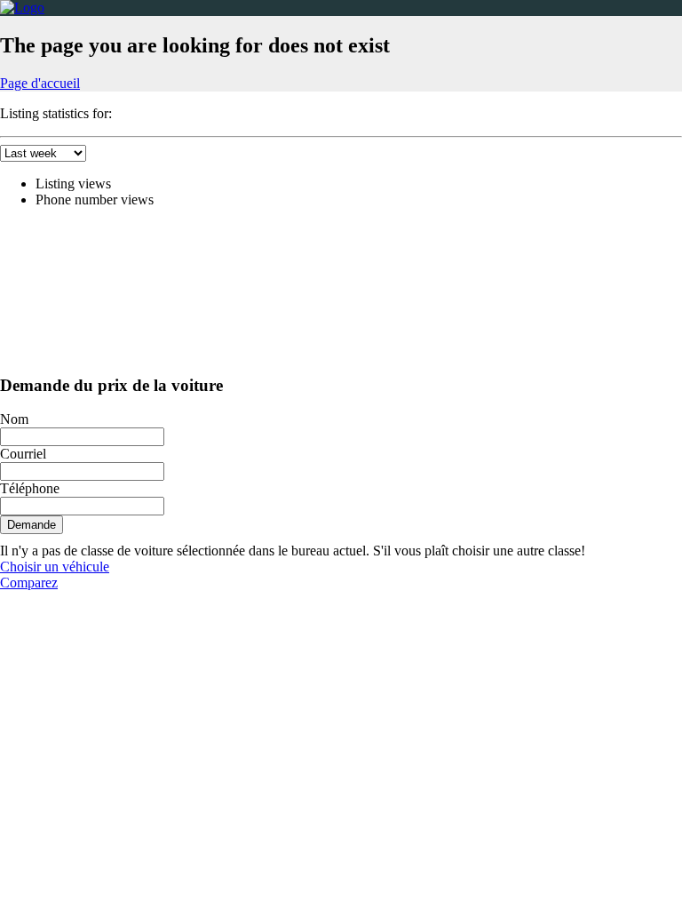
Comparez (29, 582)
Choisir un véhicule (54, 566)
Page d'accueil (40, 83)
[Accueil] (22, 7)
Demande (31, 524)
